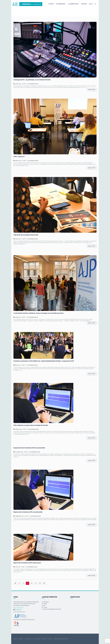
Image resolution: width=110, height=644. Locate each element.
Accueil (15, 638)
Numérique (46, 601)
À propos (51, 4)
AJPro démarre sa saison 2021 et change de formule (30, 425)
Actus (91, 4)
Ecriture (45, 607)
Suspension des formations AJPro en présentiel (29, 448)
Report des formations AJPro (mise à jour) (27, 563)
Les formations (60, 4)
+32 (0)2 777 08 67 (18, 607)
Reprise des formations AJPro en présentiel (27, 512)
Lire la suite (91, 89)
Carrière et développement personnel (52, 609)
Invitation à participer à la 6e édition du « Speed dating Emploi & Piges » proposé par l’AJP (43, 361)
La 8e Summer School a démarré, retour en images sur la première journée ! (38, 313)
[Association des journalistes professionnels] (21, 615)
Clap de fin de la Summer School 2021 (25, 235)
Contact (50, 638)
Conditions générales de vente (61, 638)
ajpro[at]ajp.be (18, 609)
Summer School (37, 638)
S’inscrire (84, 4)
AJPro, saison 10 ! (19, 156)
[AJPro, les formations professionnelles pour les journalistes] (27, 4)
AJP (24, 83)
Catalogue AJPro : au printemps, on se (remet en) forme (32, 80)
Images (45, 603)
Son (44, 605)
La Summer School (73, 4)
